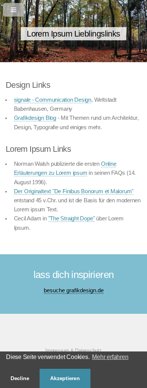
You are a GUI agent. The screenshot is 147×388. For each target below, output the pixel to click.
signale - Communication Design (52, 100)
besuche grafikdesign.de (74, 290)
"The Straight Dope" (71, 218)
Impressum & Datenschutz (73, 350)
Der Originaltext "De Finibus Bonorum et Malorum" (73, 191)
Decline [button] (20, 378)
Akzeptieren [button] (65, 378)
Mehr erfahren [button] (110, 357)
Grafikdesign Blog (35, 118)
